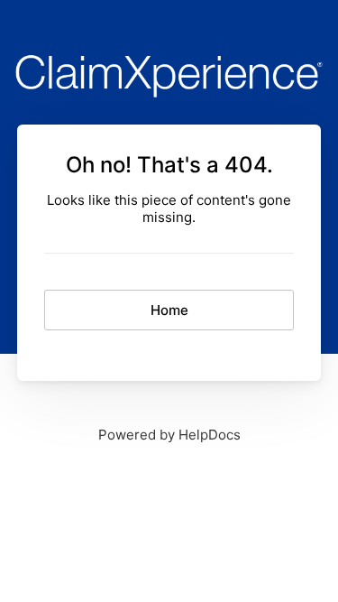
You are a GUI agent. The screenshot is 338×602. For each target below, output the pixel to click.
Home (169, 310)
